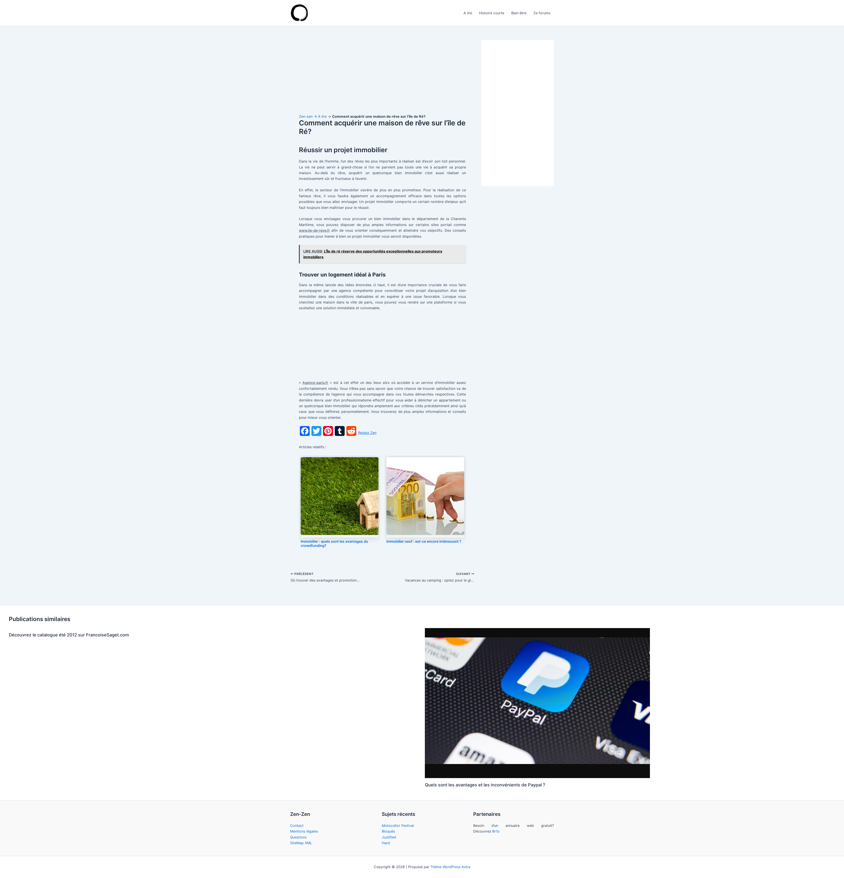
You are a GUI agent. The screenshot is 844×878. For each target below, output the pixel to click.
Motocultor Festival (398, 825)
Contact (297, 825)
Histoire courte (491, 13)
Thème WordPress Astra (450, 867)
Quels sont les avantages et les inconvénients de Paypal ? (485, 785)
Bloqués (388, 831)
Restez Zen (367, 432)
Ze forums (541, 13)
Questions (298, 837)
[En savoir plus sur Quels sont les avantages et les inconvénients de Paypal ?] (537, 703)
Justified (389, 837)
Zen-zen (306, 116)
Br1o (496, 831)
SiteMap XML (301, 843)
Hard (386, 843)
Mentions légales (304, 831)
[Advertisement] (382, 72)
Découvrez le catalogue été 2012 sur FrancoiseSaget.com (69, 635)
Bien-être (518, 13)
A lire (468, 13)
